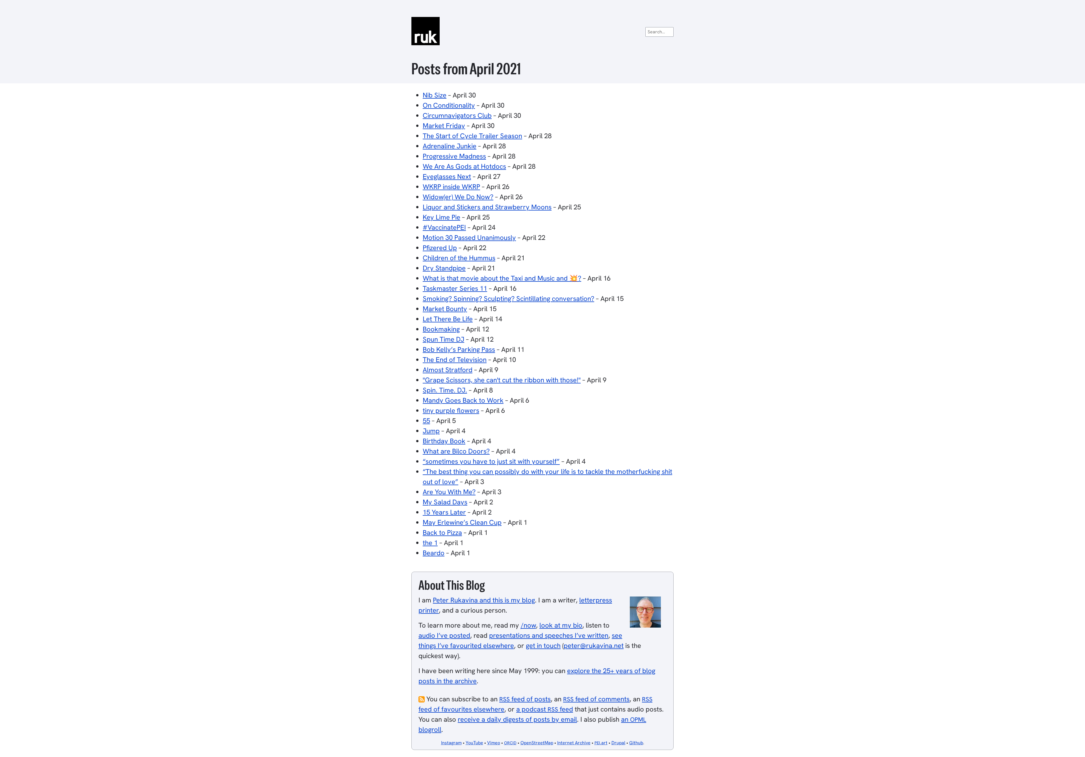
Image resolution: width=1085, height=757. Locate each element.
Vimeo (493, 743)
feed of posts (525, 699)
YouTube (474, 743)
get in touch (543, 645)
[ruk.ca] (542, 31)
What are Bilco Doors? (456, 451)
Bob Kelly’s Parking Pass (459, 349)
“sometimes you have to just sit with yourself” (491, 461)
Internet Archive (574, 743)
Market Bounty (445, 308)
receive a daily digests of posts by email (517, 719)
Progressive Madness (454, 156)
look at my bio (560, 625)
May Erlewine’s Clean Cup (462, 522)
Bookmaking (441, 329)
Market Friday (444, 125)
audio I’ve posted (444, 635)
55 (426, 420)
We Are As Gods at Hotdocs (464, 166)
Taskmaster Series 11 (455, 288)
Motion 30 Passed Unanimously (469, 237)
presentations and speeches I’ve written (548, 635)
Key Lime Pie (441, 217)
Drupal (618, 743)
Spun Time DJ (443, 339)
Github (636, 743)
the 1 (430, 542)
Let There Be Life (448, 318)
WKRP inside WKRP (451, 186)
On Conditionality (449, 105)
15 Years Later (444, 512)
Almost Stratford (447, 369)
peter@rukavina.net (594, 645)
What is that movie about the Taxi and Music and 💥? (502, 278)
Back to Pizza (442, 532)
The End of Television (455, 359)
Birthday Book (444, 441)
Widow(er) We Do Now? (458, 196)
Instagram (451, 743)
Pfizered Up (440, 247)
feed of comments (596, 699)
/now (528, 625)
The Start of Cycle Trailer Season (472, 135)
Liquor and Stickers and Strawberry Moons (487, 207)
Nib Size (434, 95)
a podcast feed (544, 709)
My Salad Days (445, 502)
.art (600, 743)
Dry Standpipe (444, 268)
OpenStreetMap (536, 743)
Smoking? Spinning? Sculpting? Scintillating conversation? (508, 298)
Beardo (433, 552)
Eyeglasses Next (447, 176)
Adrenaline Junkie (449, 146)
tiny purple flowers (451, 410)
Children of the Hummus (459, 257)
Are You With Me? (449, 491)
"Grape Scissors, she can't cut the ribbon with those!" (502, 380)
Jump (431, 430)
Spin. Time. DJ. (445, 390)
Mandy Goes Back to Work (463, 400)
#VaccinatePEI (444, 227)
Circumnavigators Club (457, 115)
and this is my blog (484, 600)
